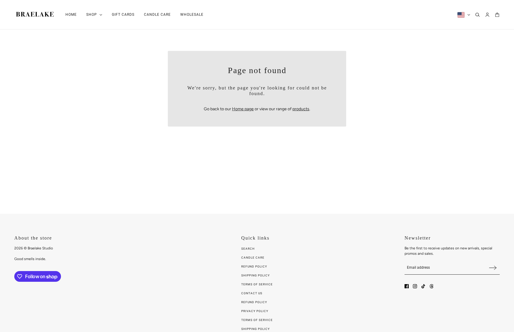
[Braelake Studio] (35, 15)
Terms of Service (257, 284)
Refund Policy (254, 266)
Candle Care (252, 257)
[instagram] (415, 286)
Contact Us (251, 293)
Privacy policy (254, 311)
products (300, 108)
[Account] (487, 14)
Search (248, 248)
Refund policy (254, 302)
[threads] (431, 286)
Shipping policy (255, 329)
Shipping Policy (255, 275)
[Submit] (493, 267)
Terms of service (257, 320)
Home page (243, 108)
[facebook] (406, 286)
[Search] (477, 14)
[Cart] (497, 14)
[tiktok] (423, 286)
